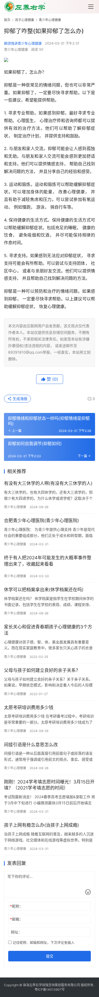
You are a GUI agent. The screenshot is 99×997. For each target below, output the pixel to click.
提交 (49, 956)
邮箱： (16, 919)
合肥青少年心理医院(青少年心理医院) (41, 520)
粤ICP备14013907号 (50, 989)
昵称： (16, 906)
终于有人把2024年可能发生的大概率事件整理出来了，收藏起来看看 (47, 561)
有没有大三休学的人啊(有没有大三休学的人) (48, 483)
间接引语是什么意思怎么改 (31, 744)
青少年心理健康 (16, 49)
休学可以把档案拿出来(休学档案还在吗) (43, 589)
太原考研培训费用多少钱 (28, 707)
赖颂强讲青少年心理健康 (23, 43)
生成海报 (19, 398)
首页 (7, 20)
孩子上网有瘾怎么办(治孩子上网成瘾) (41, 825)
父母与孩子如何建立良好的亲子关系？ (42, 670)
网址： (16, 932)
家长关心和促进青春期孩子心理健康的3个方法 (48, 630)
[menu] (90, 6)
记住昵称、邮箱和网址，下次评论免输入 (43, 942)
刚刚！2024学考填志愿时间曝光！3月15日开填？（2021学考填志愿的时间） (49, 785)
